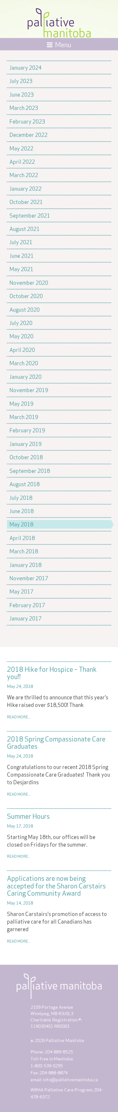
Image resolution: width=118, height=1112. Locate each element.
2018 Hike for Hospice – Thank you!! (52, 672)
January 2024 (25, 67)
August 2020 (24, 309)
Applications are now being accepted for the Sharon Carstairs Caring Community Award (56, 885)
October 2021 (26, 201)
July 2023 (20, 80)
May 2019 (21, 403)
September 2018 (29, 470)
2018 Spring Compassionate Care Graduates (56, 742)
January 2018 (25, 564)
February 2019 (27, 430)
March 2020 (23, 362)
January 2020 (25, 376)
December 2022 (28, 134)
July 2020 (20, 322)
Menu (63, 44)
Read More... (19, 716)
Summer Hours (28, 815)
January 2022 (25, 188)
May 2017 (21, 591)
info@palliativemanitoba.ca (70, 1079)
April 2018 (22, 537)
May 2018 (21, 524)
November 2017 (28, 577)
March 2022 (23, 174)
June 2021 (21, 255)
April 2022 (22, 161)
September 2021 (29, 215)
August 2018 (24, 483)
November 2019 (28, 389)
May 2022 (21, 148)
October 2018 (26, 457)
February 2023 (27, 121)
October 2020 (26, 295)
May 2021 (21, 268)
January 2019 (25, 443)
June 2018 (21, 510)
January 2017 (25, 618)
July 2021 (20, 241)
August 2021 (24, 228)
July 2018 (20, 497)
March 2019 (23, 416)
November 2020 (28, 282)
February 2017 (27, 604)
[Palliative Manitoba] (59, 21)
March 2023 (23, 107)
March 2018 (23, 551)
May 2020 (21, 336)
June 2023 (21, 94)
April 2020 (22, 349)
